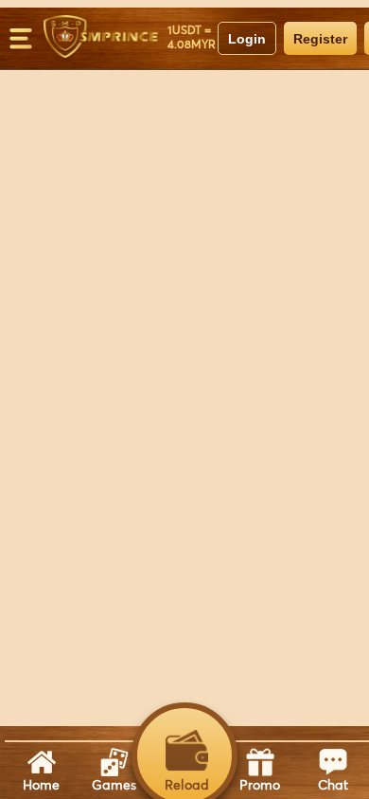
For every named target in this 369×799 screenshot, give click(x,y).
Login (247, 38)
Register (320, 38)
